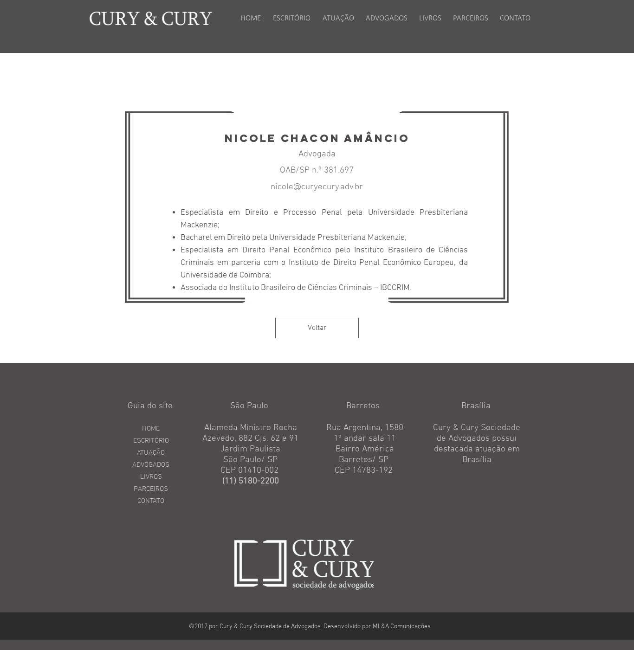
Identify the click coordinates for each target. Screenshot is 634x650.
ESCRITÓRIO (151, 441)
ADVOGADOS (150, 465)
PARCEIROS (151, 489)
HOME (151, 429)
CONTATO (150, 501)
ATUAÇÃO (151, 453)
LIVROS (151, 477)
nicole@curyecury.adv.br (317, 187)
